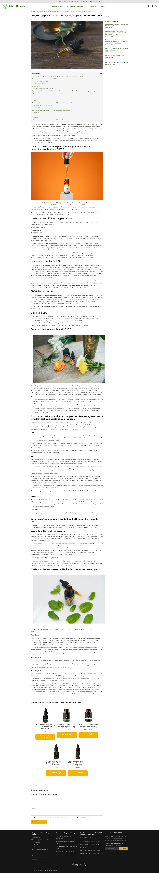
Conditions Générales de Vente (66, 851)
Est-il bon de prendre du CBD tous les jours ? (115, 56)
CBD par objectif (57, 6)
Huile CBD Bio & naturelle (88, 838)
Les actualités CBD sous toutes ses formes (47, 11)
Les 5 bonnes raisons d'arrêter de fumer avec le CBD (116, 25)
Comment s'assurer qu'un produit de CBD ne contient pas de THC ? (53, 103)
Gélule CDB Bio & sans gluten (90, 841)
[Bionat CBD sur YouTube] (85, 865)
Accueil (33, 11)
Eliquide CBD (84, 847)
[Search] (148, 6)
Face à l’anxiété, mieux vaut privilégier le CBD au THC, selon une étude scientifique (116, 41)
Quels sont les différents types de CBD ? (44, 79)
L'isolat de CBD (37, 86)
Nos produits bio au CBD (75, 6)
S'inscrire (123, 849)
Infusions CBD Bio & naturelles (90, 850)
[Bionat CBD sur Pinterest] (76, 865)
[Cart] (156, 6)
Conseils (102, 6)
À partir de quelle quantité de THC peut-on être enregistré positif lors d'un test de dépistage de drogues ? (65, 91)
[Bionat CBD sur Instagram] (81, 865)
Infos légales (60, 854)
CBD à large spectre (38, 83)
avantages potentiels (50, 629)
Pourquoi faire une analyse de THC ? (43, 88)
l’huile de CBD (75, 691)
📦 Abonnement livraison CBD (90, 853)
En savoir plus (91, 6)
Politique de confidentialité (65, 857)
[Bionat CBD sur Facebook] (73, 865)
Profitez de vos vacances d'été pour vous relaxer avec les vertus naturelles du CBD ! (116, 32)
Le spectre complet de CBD (40, 81)
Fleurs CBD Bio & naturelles (89, 844)
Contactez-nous (36, 853)
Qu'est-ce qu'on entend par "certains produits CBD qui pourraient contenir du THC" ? (58, 76)
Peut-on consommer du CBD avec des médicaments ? (116, 49)
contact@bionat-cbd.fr (40, 840)
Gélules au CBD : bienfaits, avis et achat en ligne (116, 63)
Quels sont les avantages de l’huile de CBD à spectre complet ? (52, 110)
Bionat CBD (39, 870)
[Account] (152, 6)
